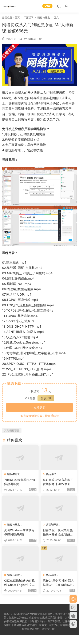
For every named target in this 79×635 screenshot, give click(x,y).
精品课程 (51, 474)
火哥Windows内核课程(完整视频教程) (19, 532)
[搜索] (59, 6)
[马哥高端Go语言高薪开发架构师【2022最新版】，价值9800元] (59, 457)
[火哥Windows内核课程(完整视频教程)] (20, 508)
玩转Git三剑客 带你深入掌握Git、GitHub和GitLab (58, 583)
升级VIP (46, 398)
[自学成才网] (9, 6)
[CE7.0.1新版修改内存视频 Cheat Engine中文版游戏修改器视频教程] (20, 558)
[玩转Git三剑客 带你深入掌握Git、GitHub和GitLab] (59, 558)
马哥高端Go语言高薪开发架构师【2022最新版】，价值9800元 (58, 482)
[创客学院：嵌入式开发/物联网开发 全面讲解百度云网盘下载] (59, 508)
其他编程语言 (11, 430)
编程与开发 (35, 39)
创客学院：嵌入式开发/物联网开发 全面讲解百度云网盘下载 (58, 532)
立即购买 (40, 407)
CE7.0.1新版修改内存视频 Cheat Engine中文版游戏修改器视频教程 (19, 583)
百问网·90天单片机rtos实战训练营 (19, 482)
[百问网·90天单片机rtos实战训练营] (20, 457)
